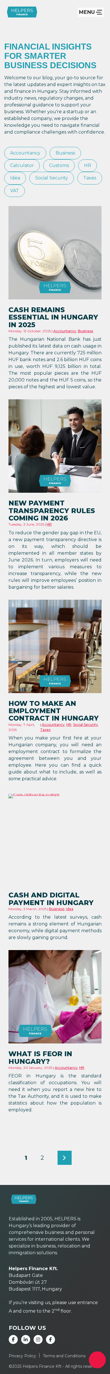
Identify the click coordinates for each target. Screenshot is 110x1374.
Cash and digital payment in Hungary (51, 898)
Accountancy (25, 153)
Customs (59, 165)
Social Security (51, 178)
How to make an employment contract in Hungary (53, 711)
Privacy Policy (22, 1355)
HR (87, 165)
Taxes (89, 178)
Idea (15, 178)
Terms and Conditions (64, 1355)
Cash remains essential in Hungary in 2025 (53, 317)
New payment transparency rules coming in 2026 (51, 510)
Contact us (97, 1359)
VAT (14, 190)
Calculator (22, 165)
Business (65, 153)
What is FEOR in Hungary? (40, 1057)
